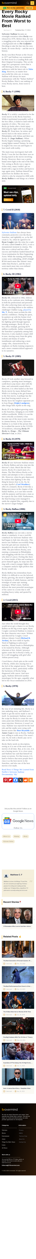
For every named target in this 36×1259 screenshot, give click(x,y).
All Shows (5, 1231)
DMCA (21, 1216)
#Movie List (6, 918)
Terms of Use (23, 1219)
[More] (30, 862)
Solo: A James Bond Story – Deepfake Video (17, 1170)
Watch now (29, 8)
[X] (20, 862)
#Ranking (17, 918)
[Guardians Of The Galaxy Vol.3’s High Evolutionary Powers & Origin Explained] (18, 1133)
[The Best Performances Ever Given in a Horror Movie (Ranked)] (18, 1056)
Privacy (21, 1214)
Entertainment (6, 1219)
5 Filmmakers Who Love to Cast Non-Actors (17, 1008)
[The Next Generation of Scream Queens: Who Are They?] (18, 1031)
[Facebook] (15, 862)
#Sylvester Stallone (9, 923)
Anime (4, 1222)
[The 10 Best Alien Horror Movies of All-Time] (18, 1082)
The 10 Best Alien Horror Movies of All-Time (17, 1093)
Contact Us (22, 1225)
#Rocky (27, 918)
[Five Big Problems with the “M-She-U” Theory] (18, 1107)
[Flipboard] (10, 862)
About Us (21, 1222)
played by (23, 336)
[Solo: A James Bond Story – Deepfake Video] (18, 1158)
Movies (4, 1216)
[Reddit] (25, 862)
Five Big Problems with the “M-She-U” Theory (17, 1119)
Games (4, 1228)
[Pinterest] (5, 862)
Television (5, 1214)
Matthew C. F (8, 30)
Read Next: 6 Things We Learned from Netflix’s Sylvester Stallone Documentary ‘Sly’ (17, 853)
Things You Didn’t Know (9, 1225)
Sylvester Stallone (10, 247)
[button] (32, 3)
